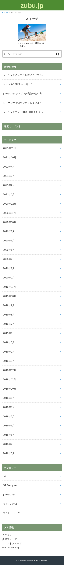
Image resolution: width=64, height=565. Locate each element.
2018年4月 (9, 444)
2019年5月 (9, 342)
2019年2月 (9, 351)
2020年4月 (9, 259)
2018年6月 (9, 425)
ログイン (7, 535)
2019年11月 (9, 286)
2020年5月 (9, 249)
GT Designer (10, 485)
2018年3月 (9, 453)
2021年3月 (9, 176)
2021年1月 (9, 194)
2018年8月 (9, 407)
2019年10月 (9, 296)
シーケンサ (9, 494)
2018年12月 (9, 370)
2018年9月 (9, 398)
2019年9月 (9, 305)
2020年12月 (9, 203)
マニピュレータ (11, 513)
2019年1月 (9, 361)
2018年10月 (9, 388)
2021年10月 (9, 157)
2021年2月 (9, 185)
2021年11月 (9, 148)
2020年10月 (9, 222)
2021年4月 (9, 166)
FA (4, 476)
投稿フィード (9, 539)
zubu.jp (32, 5)
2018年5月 (9, 434)
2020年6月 (9, 240)
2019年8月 (9, 314)
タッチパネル (10, 503)
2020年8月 (9, 231)
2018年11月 (9, 379)
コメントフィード (12, 543)
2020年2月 (9, 268)
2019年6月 (9, 333)
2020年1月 (9, 277)
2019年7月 (9, 324)
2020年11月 (9, 213)
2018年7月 (9, 416)
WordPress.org (10, 547)
